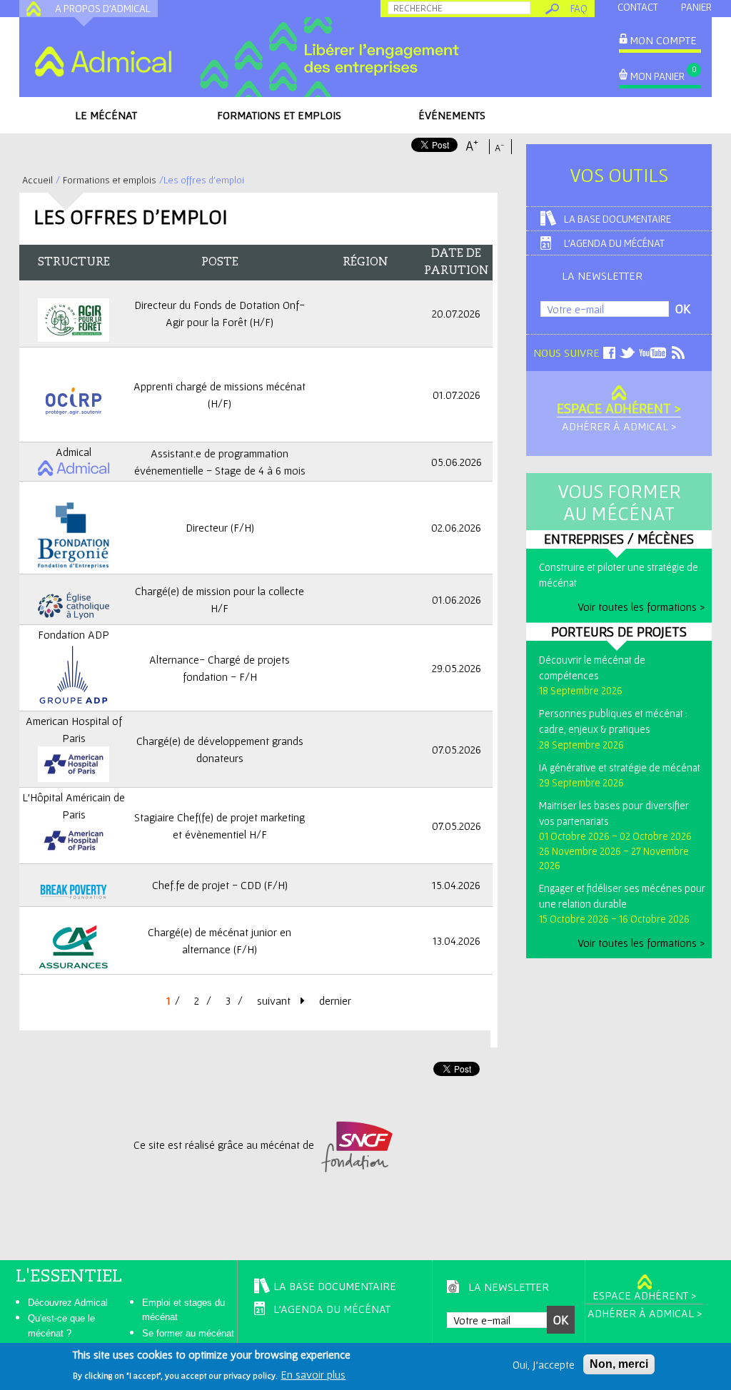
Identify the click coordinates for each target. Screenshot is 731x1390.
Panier (696, 7)
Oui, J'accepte (544, 1364)
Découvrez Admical (68, 1302)
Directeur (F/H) (220, 527)
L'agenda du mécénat (614, 243)
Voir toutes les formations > (641, 606)
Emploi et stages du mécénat (183, 1310)
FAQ (579, 8)
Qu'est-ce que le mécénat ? (61, 1326)
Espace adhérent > (619, 408)
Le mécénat (106, 114)
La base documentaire (617, 219)
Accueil (37, 180)
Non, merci (619, 1364)
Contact (637, 7)
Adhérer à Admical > (619, 426)
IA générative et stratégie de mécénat (619, 767)
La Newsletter (602, 275)
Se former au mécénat (188, 1333)
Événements (451, 114)
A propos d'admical (103, 8)
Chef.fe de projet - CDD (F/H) (220, 884)
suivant (275, 1000)
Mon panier (657, 76)
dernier (335, 1000)
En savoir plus (313, 1374)
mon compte (663, 40)
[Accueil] (103, 61)
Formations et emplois (279, 114)
